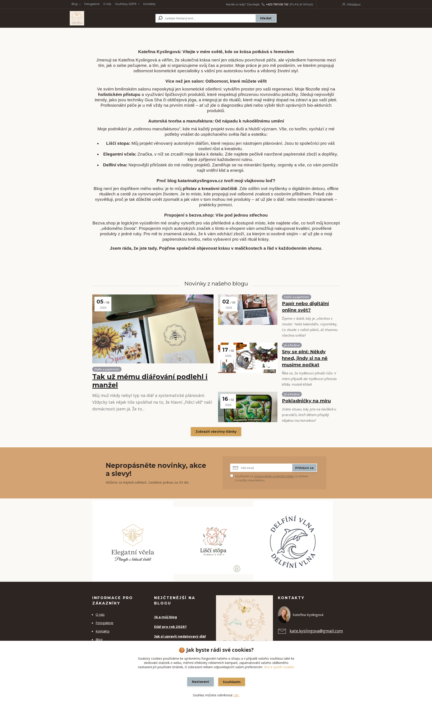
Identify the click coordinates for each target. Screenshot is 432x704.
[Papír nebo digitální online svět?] (247, 309)
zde (236, 695)
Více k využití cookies (279, 667)
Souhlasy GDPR (125, 4)
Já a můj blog (165, 617)
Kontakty (149, 4)
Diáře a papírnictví (106, 369)
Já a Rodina (291, 345)
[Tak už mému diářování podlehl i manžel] (153, 328)
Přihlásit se (304, 468)
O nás (107, 4)
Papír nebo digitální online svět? (305, 307)
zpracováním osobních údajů (274, 476)
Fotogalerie (92, 4)
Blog (74, 4)
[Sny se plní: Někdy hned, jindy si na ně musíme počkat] (247, 358)
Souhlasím (232, 682)
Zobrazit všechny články (216, 432)
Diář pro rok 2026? (170, 627)
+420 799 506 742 (277, 4)
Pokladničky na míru (306, 400)
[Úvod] (97, 18)
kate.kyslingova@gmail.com (316, 631)
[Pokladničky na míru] (247, 407)
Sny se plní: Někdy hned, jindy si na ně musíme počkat (305, 358)
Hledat (266, 18)
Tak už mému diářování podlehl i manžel (150, 381)
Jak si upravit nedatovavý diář (180, 636)
